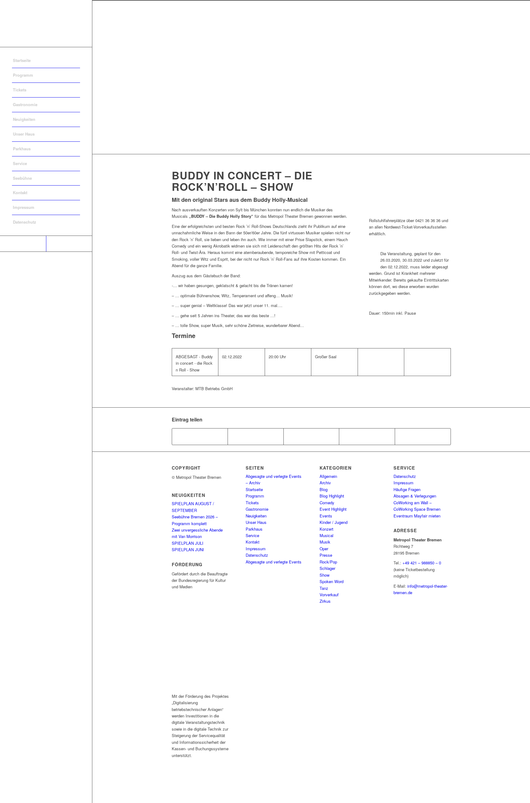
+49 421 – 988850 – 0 (421, 563)
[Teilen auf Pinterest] (367, 436)
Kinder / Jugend (334, 522)
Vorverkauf (329, 594)
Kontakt (252, 542)
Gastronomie (257, 509)
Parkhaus (254, 529)
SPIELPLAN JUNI (188, 549)
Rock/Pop (328, 562)
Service (252, 535)
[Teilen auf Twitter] (255, 436)
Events (326, 516)
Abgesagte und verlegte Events (273, 562)
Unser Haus (256, 522)
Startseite (254, 489)
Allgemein (328, 476)
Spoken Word (332, 581)
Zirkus (325, 601)
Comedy (327, 502)
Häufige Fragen (407, 489)
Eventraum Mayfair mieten (417, 516)
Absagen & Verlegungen (415, 496)
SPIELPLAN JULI (187, 543)
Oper (324, 548)
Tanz (324, 588)
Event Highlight (333, 509)
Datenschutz (257, 555)
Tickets (252, 502)
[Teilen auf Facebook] (200, 436)
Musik (325, 542)
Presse (326, 555)
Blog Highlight (332, 496)
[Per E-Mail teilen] (423, 436)
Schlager (327, 568)
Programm (255, 496)
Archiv (325, 483)
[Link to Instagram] (69, 244)
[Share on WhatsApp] (311, 436)
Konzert (326, 529)
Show (324, 575)
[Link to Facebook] (23, 244)
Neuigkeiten (256, 516)
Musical (326, 535)
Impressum (256, 548)
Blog (324, 489)
